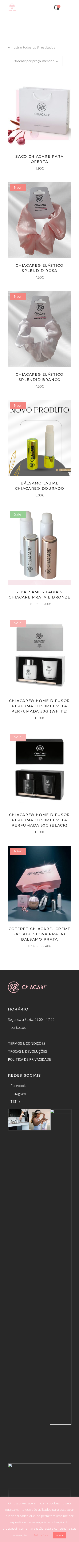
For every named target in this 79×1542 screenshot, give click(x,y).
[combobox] (35, 61)
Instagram (18, 1093)
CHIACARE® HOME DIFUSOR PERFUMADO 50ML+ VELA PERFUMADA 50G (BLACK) (39, 820)
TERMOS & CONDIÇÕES (26, 1043)
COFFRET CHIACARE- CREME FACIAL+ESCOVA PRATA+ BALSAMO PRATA (39, 934)
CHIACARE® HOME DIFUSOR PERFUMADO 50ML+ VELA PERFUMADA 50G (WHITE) (39, 706)
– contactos (17, 1027)
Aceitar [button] (60, 1535)
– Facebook (16, 1085)
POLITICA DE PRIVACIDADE (30, 1059)
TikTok (15, 1101)
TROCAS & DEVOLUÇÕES (27, 1051)
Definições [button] (40, 1535)
